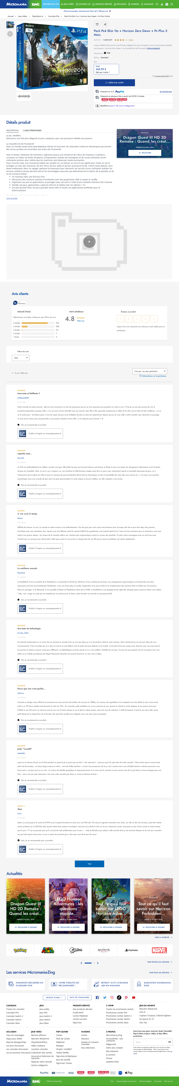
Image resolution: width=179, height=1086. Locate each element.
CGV (112, 1081)
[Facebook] (97, 997)
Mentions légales (145, 1081)
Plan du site (168, 1081)
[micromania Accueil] (22, 4)
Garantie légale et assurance (126, 1081)
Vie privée (157, 1081)
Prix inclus (163, 76)
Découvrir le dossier (27, 927)
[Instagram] (112, 997)
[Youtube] (134, 997)
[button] (51, 4)
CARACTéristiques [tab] (32, 130)
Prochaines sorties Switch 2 (119, 1015)
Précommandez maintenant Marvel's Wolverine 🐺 (88, 11)
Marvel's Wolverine (148, 1008)
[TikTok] (119, 997)
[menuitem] (51, 4)
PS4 (108, 53)
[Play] (89, 241)
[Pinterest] (126, 997)
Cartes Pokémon (80, 1015)
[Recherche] (171, 4)
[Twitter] (105, 997)
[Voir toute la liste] (157, 4)
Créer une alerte (116, 82)
